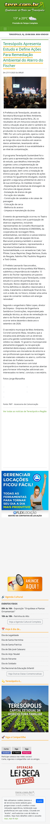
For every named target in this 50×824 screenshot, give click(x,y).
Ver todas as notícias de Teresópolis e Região (25, 411)
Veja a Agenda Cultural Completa (25, 621)
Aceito (39, 801)
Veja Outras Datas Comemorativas (25, 673)
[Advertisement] (25, 441)
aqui (6, 818)
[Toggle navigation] (5, 28)
